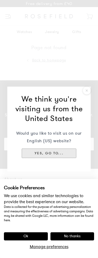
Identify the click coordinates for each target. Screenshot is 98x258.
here (7, 220)
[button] (49, 153)
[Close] (87, 90)
